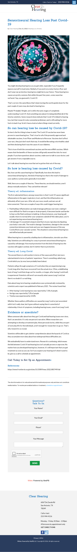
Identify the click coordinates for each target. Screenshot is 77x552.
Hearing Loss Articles (35, 28)
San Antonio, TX (13, 2)
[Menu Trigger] (74, 3)
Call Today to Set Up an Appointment (29, 360)
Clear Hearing (14, 28)
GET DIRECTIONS (48, 527)
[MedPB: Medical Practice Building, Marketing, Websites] (29, 541)
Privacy (36, 538)
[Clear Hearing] (38, 11)
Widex (30, 480)
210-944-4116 (63, 2)
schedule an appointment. (54, 385)
